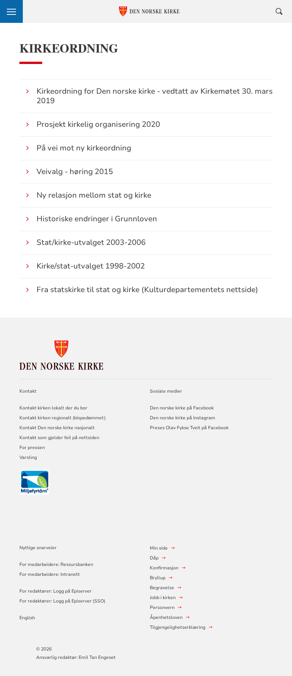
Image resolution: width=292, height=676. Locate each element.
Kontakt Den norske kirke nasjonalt (57, 428)
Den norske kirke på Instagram (182, 418)
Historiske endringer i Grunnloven (96, 219)
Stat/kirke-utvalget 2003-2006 (91, 242)
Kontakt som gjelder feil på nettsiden (59, 438)
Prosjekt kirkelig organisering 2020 (98, 124)
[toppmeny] (11, 11)
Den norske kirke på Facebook (182, 408)
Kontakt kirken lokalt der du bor (54, 408)
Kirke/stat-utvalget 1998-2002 (90, 266)
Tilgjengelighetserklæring (177, 627)
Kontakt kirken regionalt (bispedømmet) (62, 418)
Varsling (28, 457)
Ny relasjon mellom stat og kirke (93, 195)
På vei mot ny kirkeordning (83, 148)
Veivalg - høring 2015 (74, 171)
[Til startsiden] (61, 354)
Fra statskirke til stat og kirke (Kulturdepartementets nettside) (147, 289)
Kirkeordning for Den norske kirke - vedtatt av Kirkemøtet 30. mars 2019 (154, 96)
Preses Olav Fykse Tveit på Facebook (189, 428)
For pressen (32, 447)
